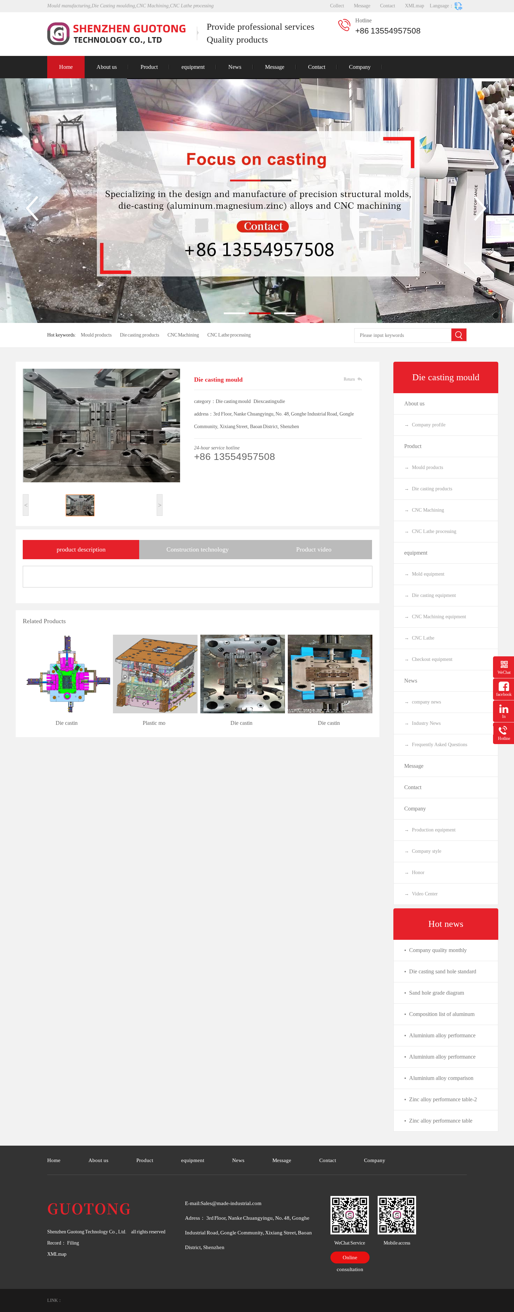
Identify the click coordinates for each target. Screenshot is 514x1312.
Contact (387, 5)
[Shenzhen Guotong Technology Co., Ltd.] (117, 33)
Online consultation (350, 1259)
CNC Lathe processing (229, 335)
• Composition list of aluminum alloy (439, 1018)
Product (149, 67)
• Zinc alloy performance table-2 (440, 1099)
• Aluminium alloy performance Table (440, 1039)
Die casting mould (445, 377)
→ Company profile (424, 424)
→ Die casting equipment (430, 595)
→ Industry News (422, 723)
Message (362, 5)
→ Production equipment (430, 829)
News (234, 67)
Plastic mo (154, 723)
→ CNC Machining (424, 510)
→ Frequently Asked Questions (435, 744)
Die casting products (139, 335)
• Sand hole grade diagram (434, 993)
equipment (193, 67)
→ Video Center (421, 893)
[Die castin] (66, 674)
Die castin (67, 723)
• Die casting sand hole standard (440, 971)
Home (66, 67)
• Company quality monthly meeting (435, 954)
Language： (442, 5)
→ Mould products (423, 467)
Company (360, 67)
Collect (337, 5)
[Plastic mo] (154, 674)
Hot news (445, 924)
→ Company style (422, 851)
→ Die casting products (428, 488)
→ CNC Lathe (419, 638)
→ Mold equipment (424, 574)
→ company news (422, 702)
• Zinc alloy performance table (438, 1121)
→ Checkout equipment (428, 659)
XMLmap (414, 5)
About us (107, 67)
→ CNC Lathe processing (430, 531)
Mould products (96, 335)
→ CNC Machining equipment (435, 616)
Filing (72, 1243)
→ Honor (414, 872)
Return (349, 379)
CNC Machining (183, 335)
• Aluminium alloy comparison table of (438, 1082)
